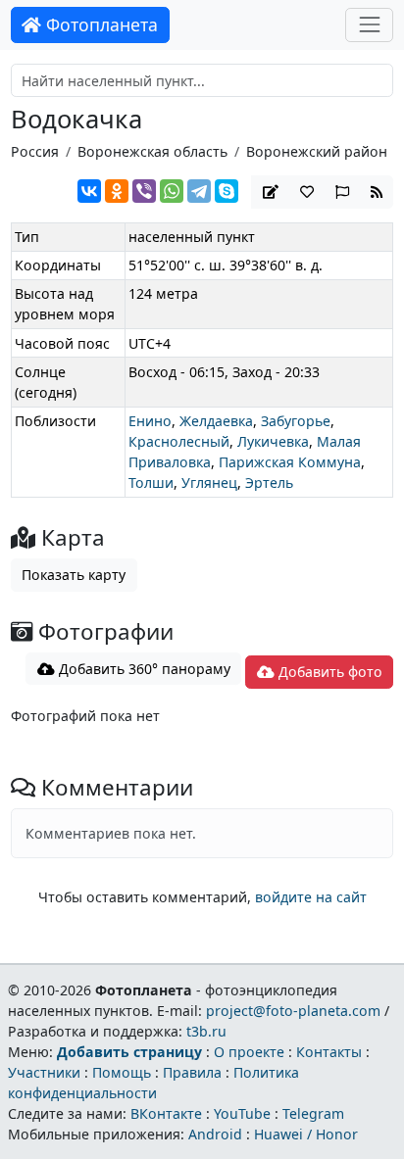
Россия (35, 151)
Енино (150, 420)
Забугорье (295, 420)
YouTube (242, 1113)
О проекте (249, 1051)
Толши (151, 482)
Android (215, 1134)
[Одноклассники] (116, 191)
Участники (44, 1072)
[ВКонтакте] (89, 191)
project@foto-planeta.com (293, 1010)
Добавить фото (328, 671)
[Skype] (226, 191)
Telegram (313, 1113)
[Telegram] (199, 191)
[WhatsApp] (171, 191)
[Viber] (144, 191)
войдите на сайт (311, 897)
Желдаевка (216, 420)
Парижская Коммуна (290, 462)
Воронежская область (152, 151)
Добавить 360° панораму (142, 668)
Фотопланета (99, 24)
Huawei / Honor (306, 1134)
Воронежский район (316, 151)
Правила (192, 1072)
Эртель (269, 482)
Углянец (209, 482)
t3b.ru (206, 1031)
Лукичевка (273, 441)
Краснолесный (178, 441)
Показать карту (74, 574)
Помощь (121, 1072)
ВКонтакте (166, 1113)
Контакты (329, 1051)
